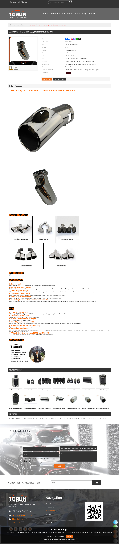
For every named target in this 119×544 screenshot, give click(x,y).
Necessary (48, 539)
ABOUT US (55, 14)
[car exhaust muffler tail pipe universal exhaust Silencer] (102, 399)
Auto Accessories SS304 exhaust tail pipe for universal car (59, 408)
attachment (27, 461)
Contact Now (47, 79)
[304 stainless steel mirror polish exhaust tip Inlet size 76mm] (73, 399)
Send (59, 466)
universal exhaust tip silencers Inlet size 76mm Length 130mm (88, 408)
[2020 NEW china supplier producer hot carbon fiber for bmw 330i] (102, 381)
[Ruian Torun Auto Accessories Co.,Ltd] (17, 14)
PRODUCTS (67, 14)
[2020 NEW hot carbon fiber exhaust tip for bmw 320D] (88, 381)
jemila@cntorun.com (22, 515)
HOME (45, 14)
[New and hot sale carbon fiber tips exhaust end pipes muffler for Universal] (30, 381)
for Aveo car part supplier (77, 418)
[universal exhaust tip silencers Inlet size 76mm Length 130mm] (88, 399)
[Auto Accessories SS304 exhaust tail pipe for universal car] (59, 399)
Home (11, 25)
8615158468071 (17, 519)
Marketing (72, 539)
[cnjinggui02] (115, 522)
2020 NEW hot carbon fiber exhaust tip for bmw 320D (88, 390)
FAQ (84, 14)
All (16, 25)
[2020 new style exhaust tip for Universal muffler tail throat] (73, 381)
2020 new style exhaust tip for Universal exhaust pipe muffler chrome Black (59, 390)
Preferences (64, 539)
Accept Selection (59, 536)
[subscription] (96, 482)
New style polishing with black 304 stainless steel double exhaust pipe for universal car (30, 408)
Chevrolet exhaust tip (15, 418)
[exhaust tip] (68, 73)
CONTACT (93, 14)
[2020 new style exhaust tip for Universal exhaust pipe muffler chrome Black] (59, 381)
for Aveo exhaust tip (41, 418)
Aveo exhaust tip (29, 418)
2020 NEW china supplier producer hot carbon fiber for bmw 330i (102, 390)
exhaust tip (23, 25)
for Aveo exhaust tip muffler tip (58, 418)
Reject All (49, 536)
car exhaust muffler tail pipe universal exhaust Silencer (102, 408)
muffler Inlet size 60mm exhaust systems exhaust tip (15, 390)
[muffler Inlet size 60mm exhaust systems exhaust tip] (15, 381)
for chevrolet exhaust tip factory (96, 418)
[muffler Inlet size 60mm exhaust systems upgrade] (44, 399)
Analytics (56, 539)
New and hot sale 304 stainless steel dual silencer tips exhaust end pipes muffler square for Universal (44, 390)
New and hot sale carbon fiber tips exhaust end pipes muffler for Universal (30, 390)
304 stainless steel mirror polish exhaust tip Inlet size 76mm (73, 408)
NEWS (77, 14)
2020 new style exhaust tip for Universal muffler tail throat (73, 390)
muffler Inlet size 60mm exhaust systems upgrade (44, 408)
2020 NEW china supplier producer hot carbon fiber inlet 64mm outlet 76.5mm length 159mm (15, 408)
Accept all (69, 536)
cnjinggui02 (16, 522)
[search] (70, 2)
